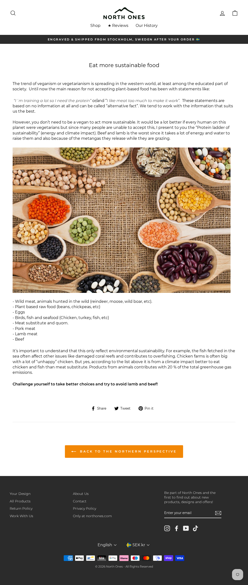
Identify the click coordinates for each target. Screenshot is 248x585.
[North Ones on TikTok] (195, 528)
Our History (147, 25)
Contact (79, 501)
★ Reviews (118, 25)
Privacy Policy (84, 508)
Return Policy (21, 508)
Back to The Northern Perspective (127, 451)
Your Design (20, 494)
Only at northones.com (92, 516)
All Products (20, 501)
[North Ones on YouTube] (186, 528)
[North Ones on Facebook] (176, 528)
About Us (81, 494)
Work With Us (21, 516)
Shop (95, 25)
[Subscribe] (218, 513)
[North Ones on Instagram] (167, 528)
